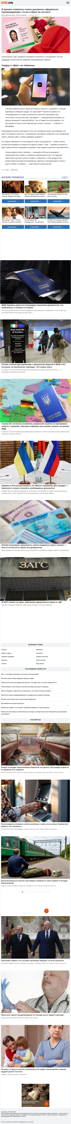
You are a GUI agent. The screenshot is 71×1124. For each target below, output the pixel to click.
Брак (7, 170)
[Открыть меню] (68, 2)
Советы (4, 663)
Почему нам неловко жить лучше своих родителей (18, 699)
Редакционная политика (26, 1122)
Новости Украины (21, 15)
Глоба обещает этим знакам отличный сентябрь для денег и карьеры (25, 686)
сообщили (5, 60)
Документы (14, 170)
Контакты (8, 1122)
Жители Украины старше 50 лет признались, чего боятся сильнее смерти (26, 691)
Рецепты (4, 660)
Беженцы (39, 649)
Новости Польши (42, 656)
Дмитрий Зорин (10, 15)
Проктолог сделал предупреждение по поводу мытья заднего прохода (25, 695)
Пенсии (3, 649)
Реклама (15, 1122)
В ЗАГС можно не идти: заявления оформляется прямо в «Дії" (32, 602)
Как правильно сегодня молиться (12, 703)
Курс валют (40, 663)
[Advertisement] (36, 244)
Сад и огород (40, 660)
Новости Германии (7, 656)
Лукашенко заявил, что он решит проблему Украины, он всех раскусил (25, 707)
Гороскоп (39, 653)
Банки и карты (6, 653)
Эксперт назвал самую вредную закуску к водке (17, 678)
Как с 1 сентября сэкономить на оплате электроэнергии (20, 674)
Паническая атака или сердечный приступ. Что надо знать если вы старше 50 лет (29, 682)
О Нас (3, 1122)
